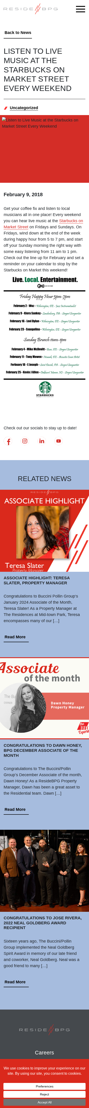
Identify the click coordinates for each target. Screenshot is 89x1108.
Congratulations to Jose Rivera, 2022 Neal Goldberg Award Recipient (43, 923)
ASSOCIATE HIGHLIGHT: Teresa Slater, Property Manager (37, 580)
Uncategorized (24, 108)
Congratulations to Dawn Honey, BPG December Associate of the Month (43, 750)
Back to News (18, 32)
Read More (15, 637)
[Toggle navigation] (81, 9)
